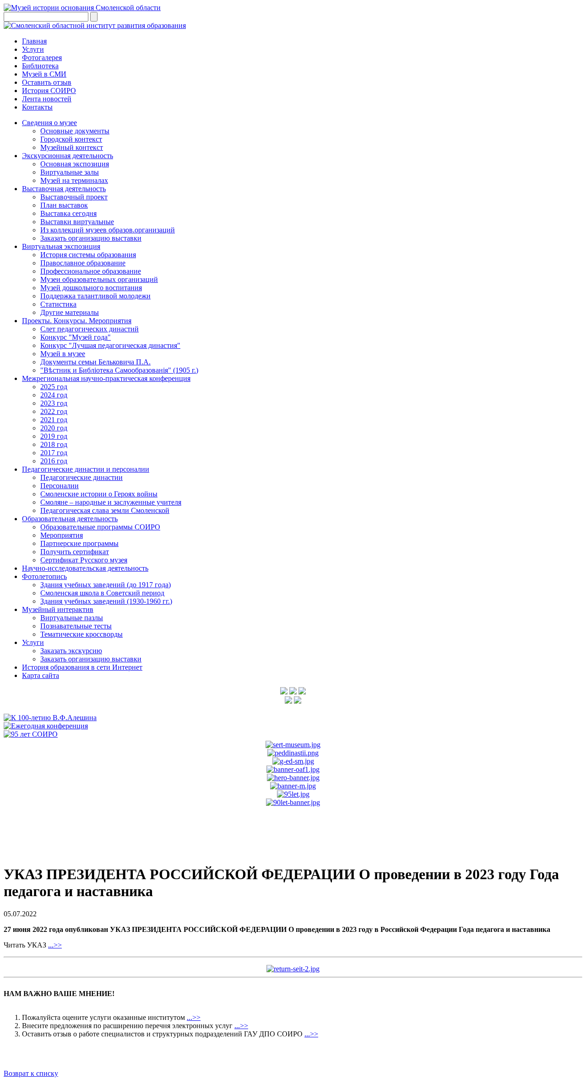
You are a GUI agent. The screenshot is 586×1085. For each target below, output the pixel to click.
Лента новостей (46, 99)
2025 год (53, 387)
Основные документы (74, 131)
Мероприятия (61, 535)
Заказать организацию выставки (90, 238)
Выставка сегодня (68, 213)
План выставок (64, 205)
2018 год (53, 444)
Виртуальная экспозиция (61, 246)
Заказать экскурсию (71, 651)
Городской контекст (71, 139)
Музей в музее (62, 354)
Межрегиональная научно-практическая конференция (106, 378)
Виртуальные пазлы (71, 618)
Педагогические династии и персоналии (85, 469)
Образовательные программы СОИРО (100, 527)
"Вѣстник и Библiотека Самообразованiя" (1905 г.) (119, 370)
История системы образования (88, 255)
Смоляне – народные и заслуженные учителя (110, 502)
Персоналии (59, 486)
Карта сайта (40, 675)
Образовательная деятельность (70, 519)
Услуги (33, 49)
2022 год (53, 411)
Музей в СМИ (44, 74)
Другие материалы (69, 312)
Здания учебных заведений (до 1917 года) (105, 585)
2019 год (53, 436)
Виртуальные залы (69, 172)
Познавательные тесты (76, 626)
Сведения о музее (49, 123)
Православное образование (82, 263)
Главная (34, 41)
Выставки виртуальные (77, 222)
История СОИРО (49, 90)
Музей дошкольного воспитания (91, 288)
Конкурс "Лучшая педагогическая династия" (110, 345)
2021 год (53, 420)
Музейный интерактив (57, 609)
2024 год (53, 395)
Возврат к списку (31, 1073)
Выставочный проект (74, 197)
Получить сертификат (74, 552)
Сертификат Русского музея (83, 560)
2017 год (53, 453)
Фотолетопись (44, 576)
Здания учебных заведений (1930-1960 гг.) (106, 601)
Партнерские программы (79, 543)
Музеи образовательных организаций (99, 279)
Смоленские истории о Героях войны (98, 494)
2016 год (53, 461)
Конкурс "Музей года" (75, 337)
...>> (55, 945)
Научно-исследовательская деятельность (85, 568)
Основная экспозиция (74, 164)
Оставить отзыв (46, 82)
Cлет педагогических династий (89, 329)
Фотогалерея (42, 57)
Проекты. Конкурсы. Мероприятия (76, 321)
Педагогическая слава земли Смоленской (104, 510)
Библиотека (40, 66)
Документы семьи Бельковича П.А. (95, 362)
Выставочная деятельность (64, 189)
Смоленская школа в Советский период (102, 593)
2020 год (53, 428)
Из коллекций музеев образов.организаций (107, 230)
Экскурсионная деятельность (67, 156)
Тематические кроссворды (81, 634)
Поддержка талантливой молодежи (95, 296)
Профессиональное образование (90, 271)
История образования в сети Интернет (82, 667)
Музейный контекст (71, 147)
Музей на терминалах (74, 180)
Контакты (37, 107)
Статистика (58, 304)
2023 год (53, 403)
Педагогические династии (81, 477)
